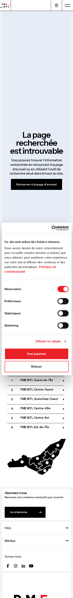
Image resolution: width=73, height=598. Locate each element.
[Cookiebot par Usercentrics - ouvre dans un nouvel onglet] (52, 228)
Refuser (36, 366)
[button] (23, 463)
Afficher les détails (48, 341)
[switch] (63, 301)
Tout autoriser (36, 353)
